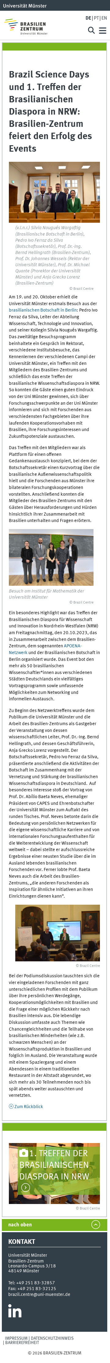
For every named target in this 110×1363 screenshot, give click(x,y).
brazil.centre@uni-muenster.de (39, 1294)
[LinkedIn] (14, 1313)
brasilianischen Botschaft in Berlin (43, 310)
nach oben (20, 1225)
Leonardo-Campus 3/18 (32, 1266)
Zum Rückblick (28, 1106)
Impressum (16, 1338)
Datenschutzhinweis (52, 1338)
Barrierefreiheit (22, 1343)
